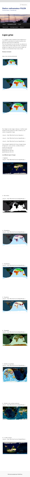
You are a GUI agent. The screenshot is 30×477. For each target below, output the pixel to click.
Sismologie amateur (14, 27)
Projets (19, 24)
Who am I (22, 27)
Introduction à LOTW (12, 24)
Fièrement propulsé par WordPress (15, 474)
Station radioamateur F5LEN (14, 8)
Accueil (4, 24)
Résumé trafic (5, 27)
